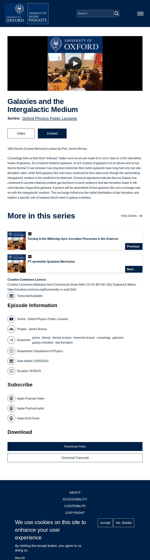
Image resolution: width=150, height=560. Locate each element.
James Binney (38, 329)
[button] (75, 63)
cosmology (104, 337)
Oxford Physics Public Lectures (49, 118)
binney (46, 337)
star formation (64, 342)
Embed (52, 133)
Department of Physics (48, 351)
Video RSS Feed (28, 418)
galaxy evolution (42, 342)
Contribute (75, 506)
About (75, 492)
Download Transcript (75, 457)
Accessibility (75, 499)
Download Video (75, 446)
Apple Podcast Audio (30, 408)
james (36, 337)
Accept (105, 523)
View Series (129, 215)
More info (20, 557)
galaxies (117, 337)
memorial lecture (84, 337)
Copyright (75, 513)
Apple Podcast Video (30, 398)
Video (21, 133)
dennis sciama (61, 337)
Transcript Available (30, 295)
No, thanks (124, 523)
